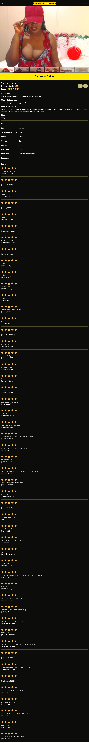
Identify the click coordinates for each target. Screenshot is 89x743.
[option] (7, 69)
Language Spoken (8, 86)
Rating (3, 89)
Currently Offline (44, 76)
